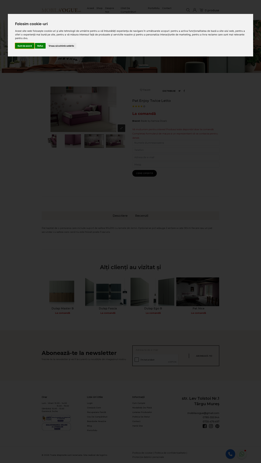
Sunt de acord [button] (25, 45)
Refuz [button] (40, 45)
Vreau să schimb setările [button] (61, 45)
